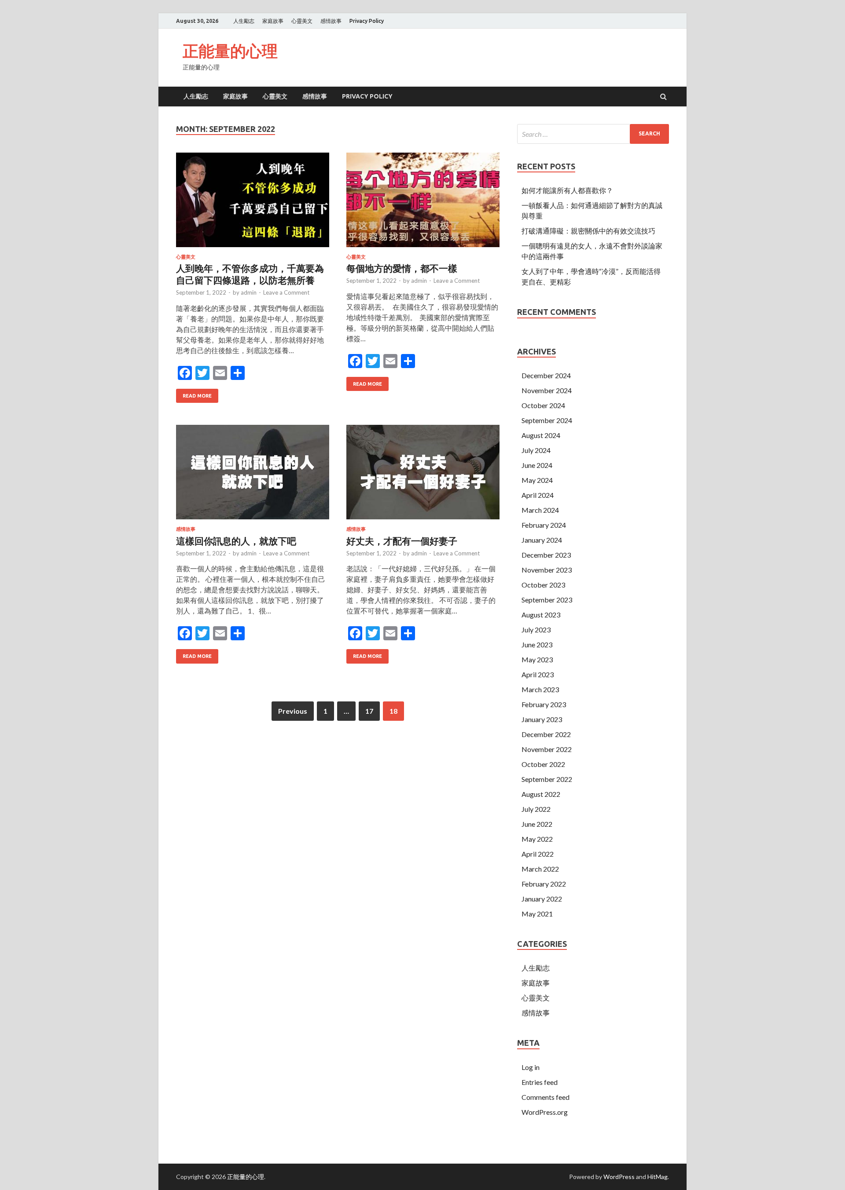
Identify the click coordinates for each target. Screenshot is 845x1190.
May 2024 (537, 480)
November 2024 (547, 390)
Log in (531, 1067)
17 (369, 711)
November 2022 (547, 749)
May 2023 (537, 659)
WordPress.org (545, 1112)
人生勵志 (243, 21)
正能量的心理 (230, 51)
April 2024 (538, 495)
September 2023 (547, 599)
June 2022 (537, 824)
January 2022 (542, 898)
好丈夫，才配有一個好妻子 (401, 540)
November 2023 (547, 570)
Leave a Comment (286, 292)
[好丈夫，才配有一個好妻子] (423, 475)
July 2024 (536, 450)
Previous (292, 711)
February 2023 (544, 704)
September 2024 (547, 420)
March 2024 (540, 510)
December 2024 (546, 375)
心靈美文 (301, 21)
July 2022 (536, 809)
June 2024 (537, 465)
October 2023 (543, 584)
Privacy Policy (366, 21)
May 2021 (537, 913)
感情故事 (331, 21)
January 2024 (542, 540)
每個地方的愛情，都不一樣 (401, 268)
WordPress (619, 1176)
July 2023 (536, 629)
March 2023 (540, 689)
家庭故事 (272, 21)
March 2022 (540, 869)
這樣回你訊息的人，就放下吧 (236, 540)
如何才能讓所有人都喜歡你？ (567, 190)
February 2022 (544, 884)
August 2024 (541, 435)
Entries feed (540, 1082)
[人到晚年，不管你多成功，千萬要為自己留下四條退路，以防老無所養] (252, 203)
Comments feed (545, 1097)
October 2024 (543, 405)
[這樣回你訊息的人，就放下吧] (252, 475)
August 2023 (541, 614)
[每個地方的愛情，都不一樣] (423, 203)
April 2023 (538, 674)
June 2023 (537, 644)
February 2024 (544, 525)
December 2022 (546, 734)
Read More (197, 395)
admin (249, 292)
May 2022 (537, 839)
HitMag (657, 1176)
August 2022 (541, 794)
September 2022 (547, 779)
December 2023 (546, 555)
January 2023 (542, 719)
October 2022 (543, 764)
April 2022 (538, 854)
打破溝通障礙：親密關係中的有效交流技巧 (588, 230)
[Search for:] (593, 134)
